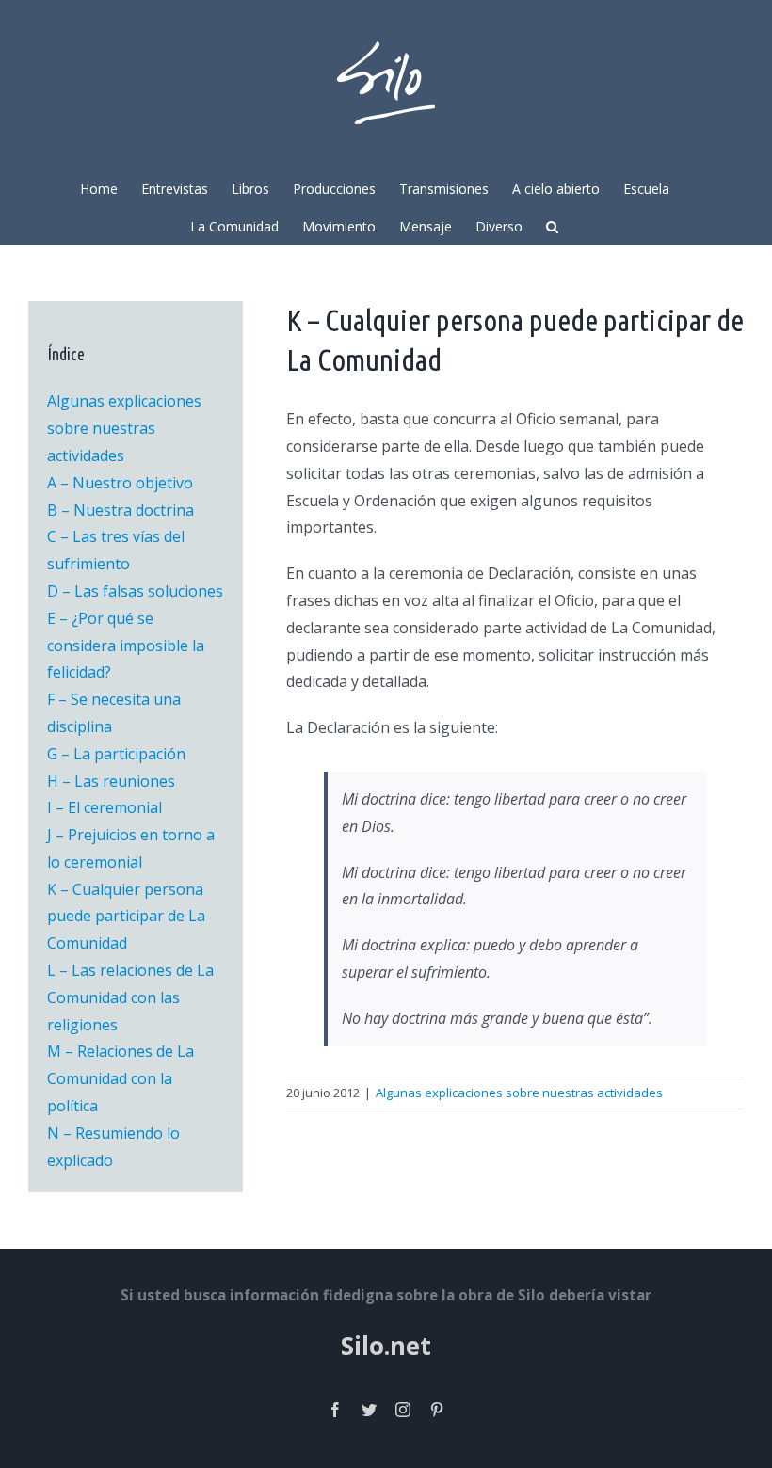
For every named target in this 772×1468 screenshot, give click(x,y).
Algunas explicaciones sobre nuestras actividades (519, 1092)
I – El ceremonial (104, 807)
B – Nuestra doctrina (120, 510)
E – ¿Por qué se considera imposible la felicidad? (125, 645)
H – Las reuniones (111, 781)
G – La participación (116, 753)
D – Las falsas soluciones (135, 591)
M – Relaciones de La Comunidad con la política (120, 1078)
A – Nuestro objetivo (120, 482)
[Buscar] (552, 225)
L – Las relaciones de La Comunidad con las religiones (130, 997)
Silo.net (386, 1346)
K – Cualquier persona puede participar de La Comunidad (126, 916)
